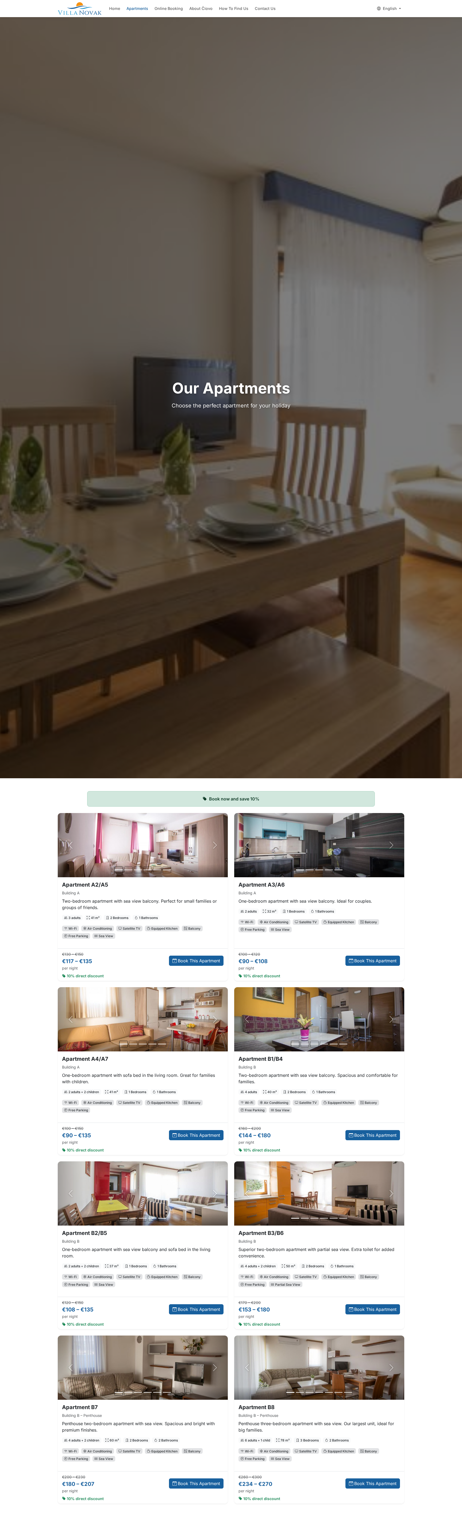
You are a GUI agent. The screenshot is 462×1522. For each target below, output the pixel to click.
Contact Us (265, 8)
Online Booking (169, 8)
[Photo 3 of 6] (138, 870)
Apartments (137, 8)
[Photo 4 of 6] (148, 870)
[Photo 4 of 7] (319, 1392)
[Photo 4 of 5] (329, 870)
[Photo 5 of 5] (338, 870)
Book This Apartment (199, 960)
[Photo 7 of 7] (348, 1392)
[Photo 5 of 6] (157, 870)
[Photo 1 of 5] (300, 870)
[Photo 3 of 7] (310, 1392)
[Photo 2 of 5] (310, 870)
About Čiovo (201, 8)
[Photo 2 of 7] (300, 1392)
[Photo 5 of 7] (329, 1392)
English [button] (390, 8)
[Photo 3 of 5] (319, 870)
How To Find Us (233, 8)
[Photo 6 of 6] (167, 870)
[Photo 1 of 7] (290, 1392)
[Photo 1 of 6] (119, 870)
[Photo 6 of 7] (338, 1392)
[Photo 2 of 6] (128, 870)
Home (114, 8)
